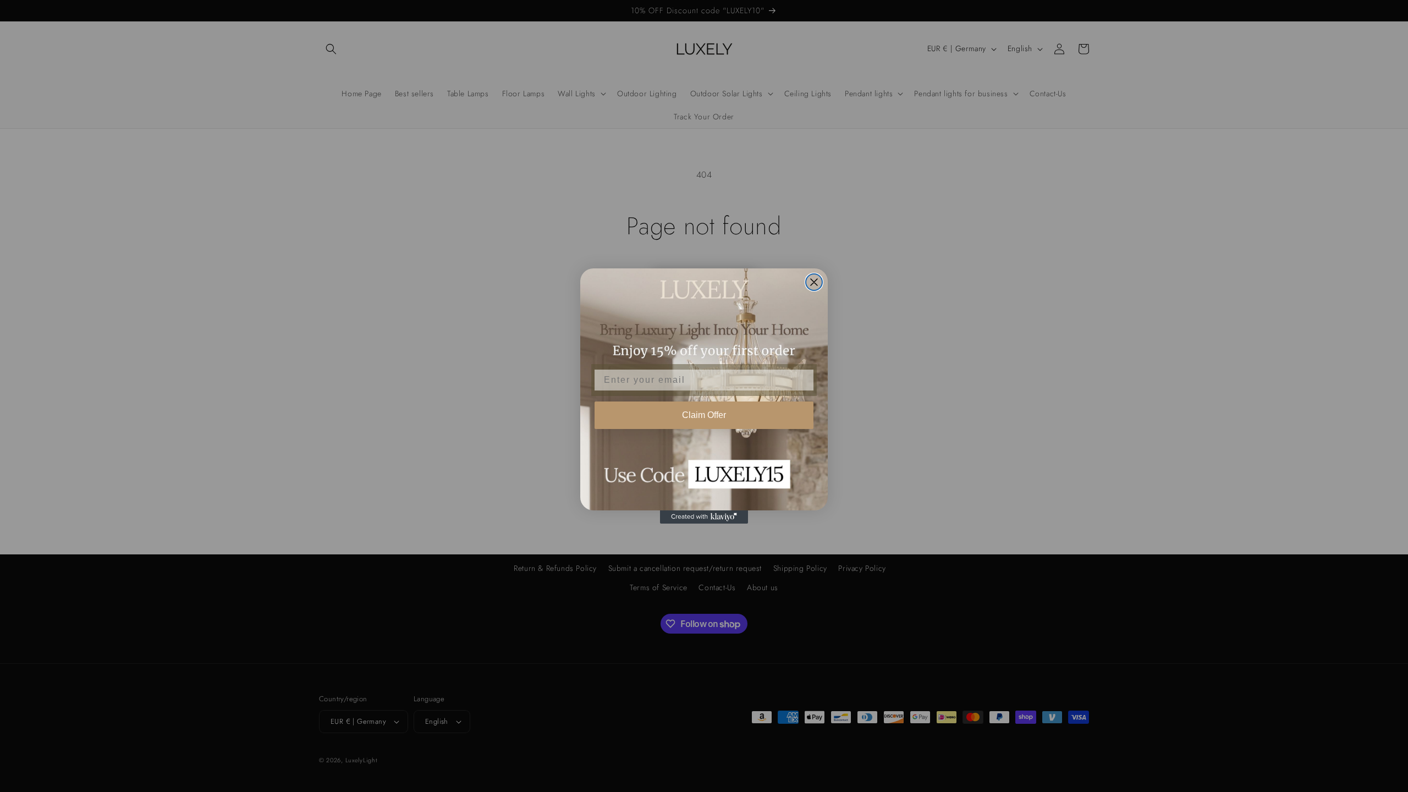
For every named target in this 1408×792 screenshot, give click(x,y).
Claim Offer (704, 415)
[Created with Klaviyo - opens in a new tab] (704, 517)
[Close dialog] (814, 282)
